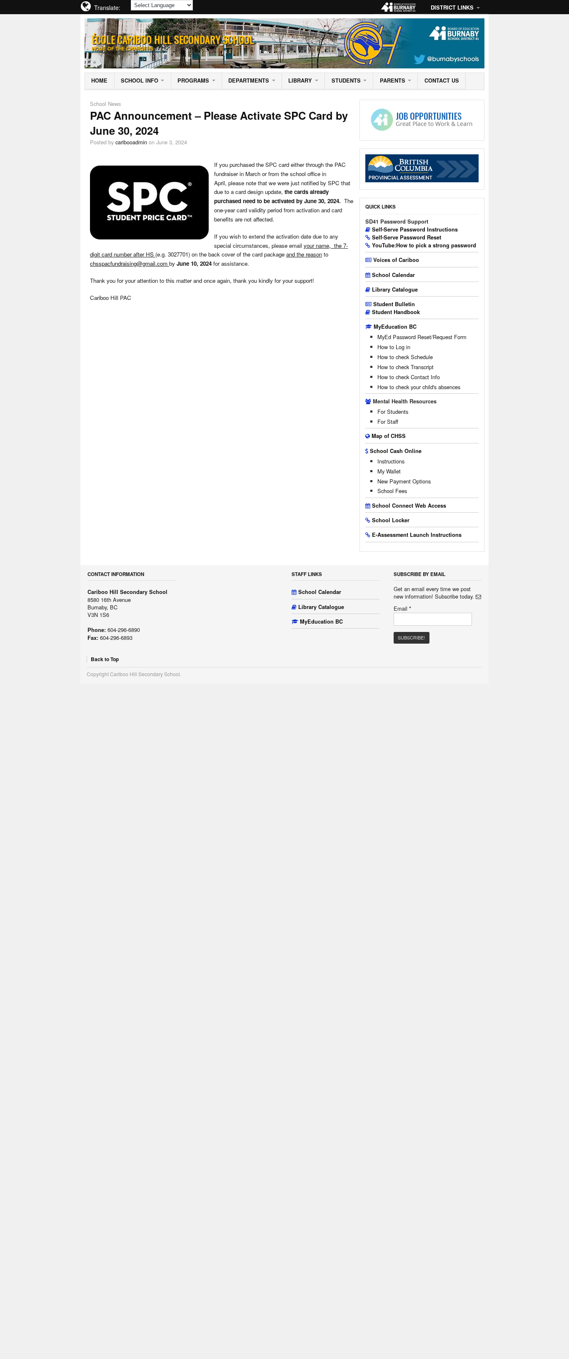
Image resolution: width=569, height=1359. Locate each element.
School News (105, 104)
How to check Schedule (405, 357)
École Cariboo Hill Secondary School (173, 39)
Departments (248, 80)
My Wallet (389, 471)
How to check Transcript (405, 367)
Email (402, 608)
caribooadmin (131, 142)
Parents (392, 80)
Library (300, 80)
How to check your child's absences (418, 387)
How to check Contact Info (408, 377)
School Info (139, 80)
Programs (193, 80)
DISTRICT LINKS (452, 7)
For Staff (387, 421)
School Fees (392, 491)
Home (99, 80)
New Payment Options (404, 481)
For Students (392, 411)
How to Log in (393, 347)
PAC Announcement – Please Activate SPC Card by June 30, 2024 (219, 123)
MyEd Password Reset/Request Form (422, 337)
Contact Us (441, 80)
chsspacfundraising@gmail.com (128, 263)
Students (346, 80)
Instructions (390, 461)
